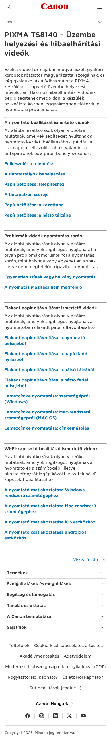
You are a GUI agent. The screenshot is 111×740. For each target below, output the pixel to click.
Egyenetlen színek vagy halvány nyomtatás (49, 277)
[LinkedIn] (55, 716)
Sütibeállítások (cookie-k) (55, 687)
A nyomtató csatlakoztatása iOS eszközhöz (49, 522)
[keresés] (9, 6)
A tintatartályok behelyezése (34, 174)
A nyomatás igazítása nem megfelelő (43, 287)
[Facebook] (27, 716)
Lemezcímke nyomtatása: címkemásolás (46, 428)
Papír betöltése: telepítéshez (34, 184)
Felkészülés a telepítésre (30, 163)
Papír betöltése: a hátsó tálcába (37, 215)
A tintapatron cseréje (26, 194)
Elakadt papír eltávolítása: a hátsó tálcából (49, 369)
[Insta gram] (41, 716)
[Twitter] (69, 716)
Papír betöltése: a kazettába (34, 205)
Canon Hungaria (53, 703)
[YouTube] (83, 716)
